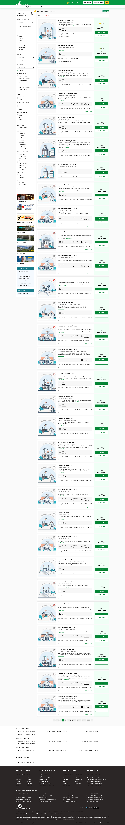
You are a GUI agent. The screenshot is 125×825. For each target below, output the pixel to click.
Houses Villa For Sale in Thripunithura (95, 795)
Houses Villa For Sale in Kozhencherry (95, 799)
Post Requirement (98, 2)
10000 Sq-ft (64, 151)
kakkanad (77, 777)
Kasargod (29, 785)
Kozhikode (18, 783)
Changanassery (67, 777)
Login (107, 2)
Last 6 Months (22, 184)
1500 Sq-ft (86, 104)
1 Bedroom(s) (22, 142)
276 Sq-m (86, 266)
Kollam (28, 774)
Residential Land (23, 76)
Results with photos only (25, 26)
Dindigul (21, 49)
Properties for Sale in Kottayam (94, 777)
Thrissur (29, 779)
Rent (20, 107)
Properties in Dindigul (24, 285)
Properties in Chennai (24, 278)
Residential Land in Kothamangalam (71, 797)
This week (21, 177)
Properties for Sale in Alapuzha (94, 783)
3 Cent (63, 55)
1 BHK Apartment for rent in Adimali (89, 760)
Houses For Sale (43, 797)
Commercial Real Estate (92, 801)
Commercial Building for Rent (67, 141)
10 (82, 720)
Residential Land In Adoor (45, 801)
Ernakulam (21, 52)
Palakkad (18, 781)
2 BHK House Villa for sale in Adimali (26, 734)
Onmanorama (36, 811)
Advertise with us (59, 813)
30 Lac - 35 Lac (22, 167)
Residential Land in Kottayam (69, 794)
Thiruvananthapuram (21, 774)
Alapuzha (18, 776)
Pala (64, 781)
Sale (20, 105)
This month (22, 180)
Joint (20, 117)
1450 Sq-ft (86, 500)
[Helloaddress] (22, 3)
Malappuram (30, 781)
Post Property (87, 2)
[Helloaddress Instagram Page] (84, 808)
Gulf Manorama (64, 811)
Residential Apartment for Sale (67, 232)
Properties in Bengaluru (24, 276)
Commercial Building (24, 85)
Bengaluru (21, 40)
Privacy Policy (97, 822)
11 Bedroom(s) (22, 149)
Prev (58, 720)
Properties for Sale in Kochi (93, 774)
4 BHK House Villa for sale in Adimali (57, 731)
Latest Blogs (26, 813)
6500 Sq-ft (64, 172)
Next (88, 720)
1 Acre (63, 313)
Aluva (76, 776)
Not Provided (22, 154)
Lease (20, 109)
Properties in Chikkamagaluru (26, 281)
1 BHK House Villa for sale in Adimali (89, 731)
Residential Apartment (24, 87)
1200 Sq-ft (86, 219)
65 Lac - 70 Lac (23, 163)
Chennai (21, 43)
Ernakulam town (78, 774)
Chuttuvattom (56, 811)
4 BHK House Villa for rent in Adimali (57, 750)
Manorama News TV (46, 811)
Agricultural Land (23, 80)
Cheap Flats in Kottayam (45, 783)
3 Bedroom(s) (22, 133)
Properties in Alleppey (24, 274)
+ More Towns (78, 785)
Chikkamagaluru (23, 45)
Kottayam (18, 777)
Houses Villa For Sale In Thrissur (94, 794)
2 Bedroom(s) (22, 147)
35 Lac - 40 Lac (23, 161)
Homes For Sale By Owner (22, 795)
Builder (20, 99)
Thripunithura (78, 783)
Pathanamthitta (30, 776)
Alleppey (21, 38)
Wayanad (29, 783)
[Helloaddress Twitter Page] (82, 808)
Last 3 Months (22, 182)
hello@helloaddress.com (68, 819)
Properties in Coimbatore (25, 283)
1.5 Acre (63, 569)
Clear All (47, 15)
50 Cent (64, 30)
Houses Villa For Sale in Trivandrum (24, 794)
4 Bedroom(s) (22, 135)
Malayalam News (28, 811)
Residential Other (23, 91)
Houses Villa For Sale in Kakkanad (47, 795)
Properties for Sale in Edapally (94, 781)
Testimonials (33, 813)
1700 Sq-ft (86, 547)
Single (20, 115)
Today (20, 175)
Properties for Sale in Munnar (94, 785)
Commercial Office (24, 89)
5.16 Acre (64, 429)
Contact (101, 80)
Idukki (20, 36)
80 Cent (64, 196)
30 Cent (64, 615)
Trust (20, 122)
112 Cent (64, 453)
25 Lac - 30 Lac (22, 158)
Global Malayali (73, 811)
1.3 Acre (63, 81)
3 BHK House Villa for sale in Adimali (26, 731)
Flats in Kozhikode (43, 781)
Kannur (17, 785)
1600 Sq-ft (86, 684)
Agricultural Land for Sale (66, 279)
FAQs (108, 822)
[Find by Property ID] (33, 22)
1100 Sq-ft (86, 360)
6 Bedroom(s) (22, 140)
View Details (101, 35)
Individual (21, 97)
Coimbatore (22, 47)
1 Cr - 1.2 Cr (21, 170)
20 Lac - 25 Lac (22, 165)
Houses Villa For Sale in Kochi (46, 794)
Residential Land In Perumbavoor (23, 799)
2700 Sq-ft (86, 337)
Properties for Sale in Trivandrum (95, 776)
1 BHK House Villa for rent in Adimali (89, 750)
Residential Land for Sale (65, 45)
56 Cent (64, 128)
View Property (76, 25)
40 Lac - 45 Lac (23, 156)
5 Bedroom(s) (22, 138)
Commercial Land (23, 83)
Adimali (21, 61)
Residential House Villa (24, 78)
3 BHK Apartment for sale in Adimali (26, 741)
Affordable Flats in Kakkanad (46, 777)
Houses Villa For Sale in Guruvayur (94, 797)
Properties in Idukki (23, 271)
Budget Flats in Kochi (44, 774)
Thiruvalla (65, 783)
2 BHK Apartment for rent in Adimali (26, 762)
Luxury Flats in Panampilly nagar (46, 785)
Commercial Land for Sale (66, 21)
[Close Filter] (35, 11)
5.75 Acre (64, 591)
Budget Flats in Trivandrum (45, 776)
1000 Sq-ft (86, 707)
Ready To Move (23, 127)
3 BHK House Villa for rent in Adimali (26, 750)
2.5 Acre (64, 406)
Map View (106, 11)
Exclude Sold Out (23, 188)
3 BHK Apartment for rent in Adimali (26, 760)
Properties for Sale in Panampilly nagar (96, 779)
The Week (80, 811)
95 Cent (64, 290)
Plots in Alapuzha (43, 779)
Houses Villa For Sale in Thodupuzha (24, 801)
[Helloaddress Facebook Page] (80, 808)
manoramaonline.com (49, 822)
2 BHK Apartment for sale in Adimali (26, 743)
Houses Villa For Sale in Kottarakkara (47, 799)
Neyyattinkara (66, 785)
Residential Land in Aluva (68, 795)
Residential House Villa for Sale (67, 94)
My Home (51, 813)
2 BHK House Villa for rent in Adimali (26, 753)
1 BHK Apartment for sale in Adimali (89, 741)
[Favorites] (60, 39)
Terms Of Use (104, 822)
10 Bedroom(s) (22, 144)
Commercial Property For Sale (70, 801)
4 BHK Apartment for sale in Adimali (57, 741)
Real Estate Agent (67, 799)
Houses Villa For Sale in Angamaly (23, 797)
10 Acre (63, 384)
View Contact (101, 32)
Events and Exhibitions (42, 813)
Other (20, 119)
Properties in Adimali (24, 293)
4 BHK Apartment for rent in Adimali (57, 760)
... (85, 720)
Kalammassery (78, 779)
